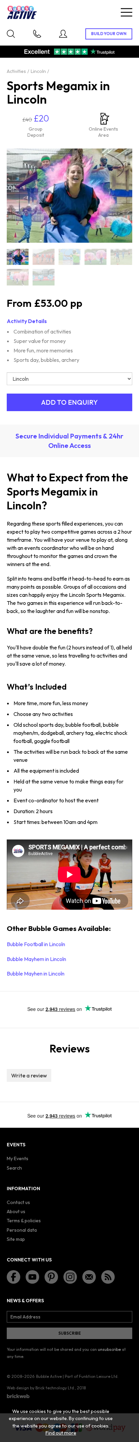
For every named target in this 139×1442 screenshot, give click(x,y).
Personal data (22, 1230)
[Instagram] (70, 1277)
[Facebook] (13, 1277)
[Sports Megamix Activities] (18, 277)
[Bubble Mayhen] (95, 257)
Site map (16, 1239)
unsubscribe (109, 1349)
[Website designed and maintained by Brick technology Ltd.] (18, 1396)
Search (14, 1168)
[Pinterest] (51, 1277)
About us (16, 1211)
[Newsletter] (89, 1277)
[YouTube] (32, 1277)
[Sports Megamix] (18, 257)
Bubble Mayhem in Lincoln (36, 959)
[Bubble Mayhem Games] (44, 277)
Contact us (18, 1202)
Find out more (61, 1433)
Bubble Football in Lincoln (36, 944)
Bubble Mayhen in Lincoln (35, 973)
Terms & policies (24, 1221)
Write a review (29, 1075)
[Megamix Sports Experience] (121, 257)
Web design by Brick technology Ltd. (41, 1387)
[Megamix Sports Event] (44, 257)
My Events (17, 1158)
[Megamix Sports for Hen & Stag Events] (70, 257)
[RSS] (108, 1277)
